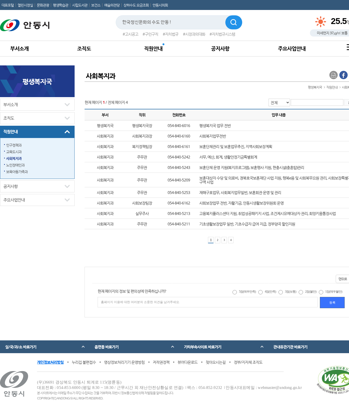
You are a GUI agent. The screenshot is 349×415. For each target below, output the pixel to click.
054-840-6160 (179, 136)
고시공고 (131, 34)
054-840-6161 (179, 146)
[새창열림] (343, 74)
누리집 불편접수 (84, 362)
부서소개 (19, 48)
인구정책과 (13, 145)
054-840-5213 (179, 213)
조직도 (84, 48)
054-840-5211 (179, 223)
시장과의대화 (195, 34)
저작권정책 (161, 362)
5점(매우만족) (247, 291)
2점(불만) (310, 291)
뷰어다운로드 (187, 362)
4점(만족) (270, 291)
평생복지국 (37, 81)
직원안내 (153, 48)
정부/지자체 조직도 (248, 362)
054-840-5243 (179, 167)
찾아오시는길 (216, 362)
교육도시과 (13, 151)
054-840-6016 (179, 125)
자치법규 (171, 34)
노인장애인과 (15, 165)
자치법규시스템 (223, 34)
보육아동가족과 (17, 171)
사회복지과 (13, 158)
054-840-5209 (179, 179)
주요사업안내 (292, 48)
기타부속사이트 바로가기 (202, 346)
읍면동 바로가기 (107, 346)
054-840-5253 (179, 192)
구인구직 (151, 34)
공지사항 (220, 48)
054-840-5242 (179, 156)
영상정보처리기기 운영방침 (124, 362)
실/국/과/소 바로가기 (20, 346)
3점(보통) (290, 291)
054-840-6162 (179, 202)
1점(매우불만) (333, 291)
